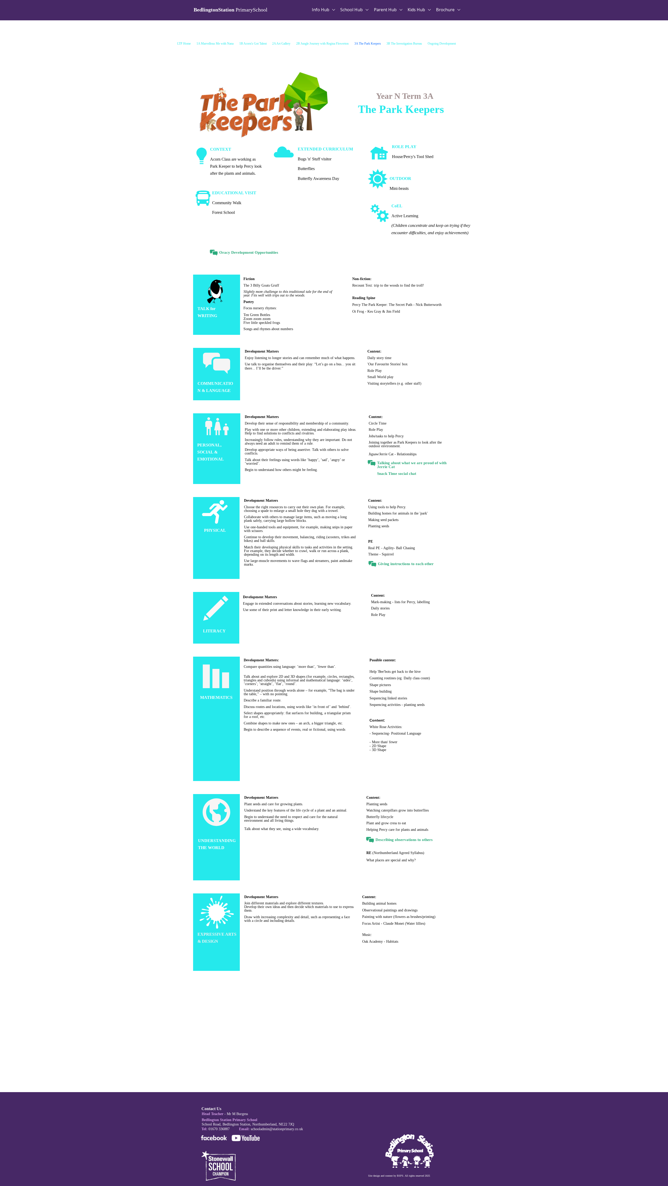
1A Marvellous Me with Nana (215, 43)
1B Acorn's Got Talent (253, 43)
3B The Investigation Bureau (404, 43)
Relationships (406, 454)
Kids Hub (417, 10)
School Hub (352, 10)
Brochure (446, 10)
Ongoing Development (442, 43)
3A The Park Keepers (367, 43)
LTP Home (184, 43)
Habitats (392, 941)
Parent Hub (386, 10)
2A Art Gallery (281, 43)
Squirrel (388, 554)
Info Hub (321, 10)
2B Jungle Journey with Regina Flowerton (322, 43)
